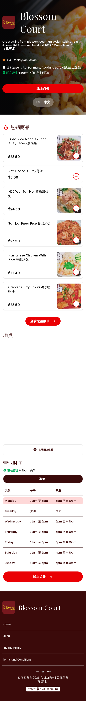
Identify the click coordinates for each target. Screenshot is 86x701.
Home (6, 624)
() (71, 67)
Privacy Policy (11, 648)
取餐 (42, 479)
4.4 (8, 60)
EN (38, 102)
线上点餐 (43, 88)
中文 (47, 102)
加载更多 (8, 49)
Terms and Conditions (16, 659)
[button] (43, 148)
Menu (6, 636)
